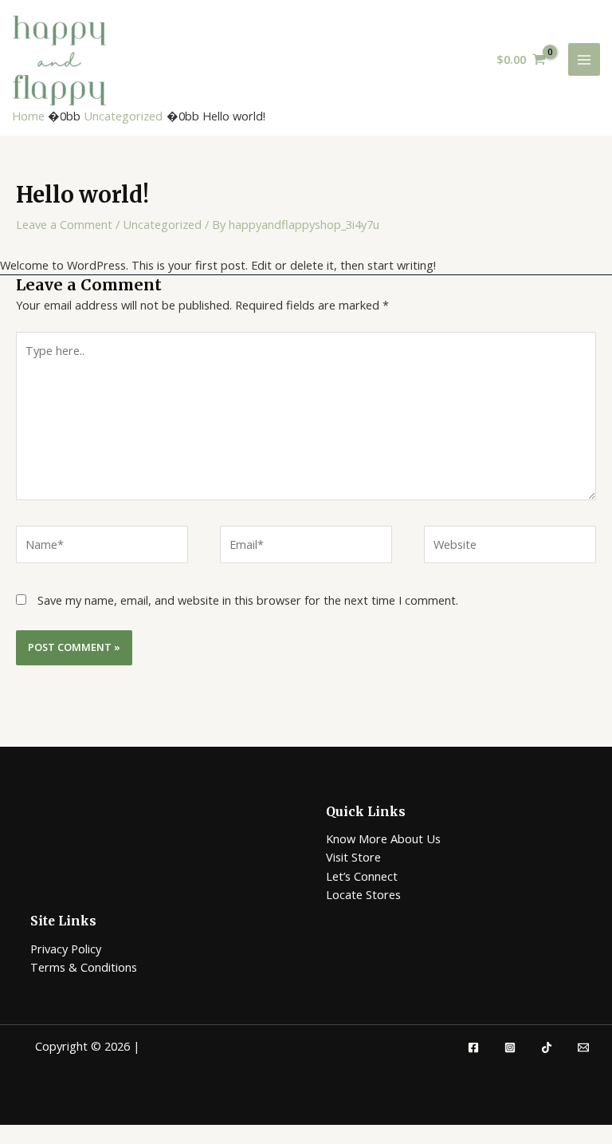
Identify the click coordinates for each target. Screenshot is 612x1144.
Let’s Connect (362, 876)
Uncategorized (162, 224)
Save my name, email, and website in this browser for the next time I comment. (247, 600)
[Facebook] (473, 1047)
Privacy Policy (65, 949)
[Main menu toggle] (584, 59)
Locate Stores (363, 894)
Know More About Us (383, 838)
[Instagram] (510, 1047)
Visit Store (353, 857)
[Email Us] (583, 1047)
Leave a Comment (64, 224)
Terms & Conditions (83, 967)
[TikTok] (546, 1047)
